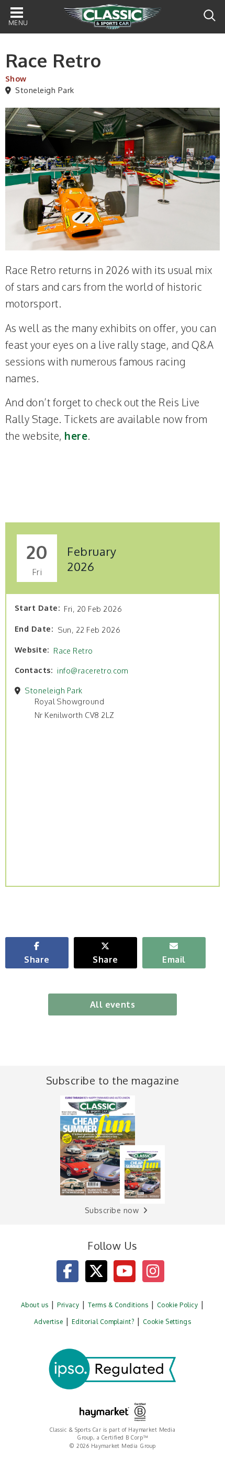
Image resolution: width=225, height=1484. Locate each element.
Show (16, 78)
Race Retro (73, 650)
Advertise (48, 1322)
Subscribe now (112, 1210)
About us (35, 1305)
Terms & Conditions (118, 1305)
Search (210, 15)
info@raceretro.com (93, 670)
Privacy (68, 1305)
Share (36, 959)
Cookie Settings (167, 1322)
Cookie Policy (177, 1305)
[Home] (112, 17)
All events (113, 1004)
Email (173, 959)
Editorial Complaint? (103, 1322)
